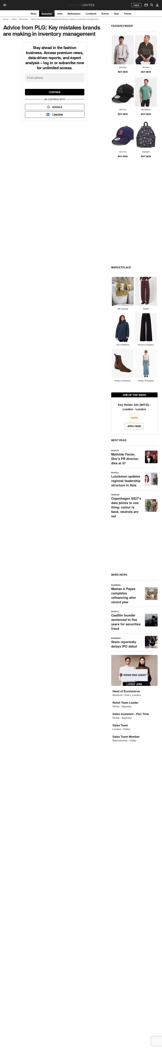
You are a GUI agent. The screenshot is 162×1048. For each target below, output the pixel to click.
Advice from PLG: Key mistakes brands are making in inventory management (64, 19)
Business (24, 19)
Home (6, 19)
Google (57, 107)
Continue (54, 92)
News (14, 19)
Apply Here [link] (134, 426)
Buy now (123, 71)
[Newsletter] (146, 5)
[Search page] (152, 5)
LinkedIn (57, 114)
